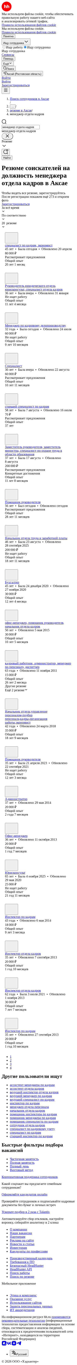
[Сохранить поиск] (6, 152)
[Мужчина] (11, 494)
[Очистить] (7, 136)
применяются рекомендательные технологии (36, 1318)
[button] (6, 78)
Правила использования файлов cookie (29, 32)
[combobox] (21, 127)
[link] (9, 68)
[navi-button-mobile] (6, 90)
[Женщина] (11, 237)
